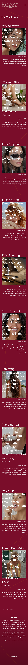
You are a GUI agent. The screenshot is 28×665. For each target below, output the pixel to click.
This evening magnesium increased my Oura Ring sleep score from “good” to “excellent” (13, 267)
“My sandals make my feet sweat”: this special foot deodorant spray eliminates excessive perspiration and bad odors (14, 96)
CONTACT (18, 659)
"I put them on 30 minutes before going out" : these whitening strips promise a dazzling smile (13, 322)
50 (8, 610)
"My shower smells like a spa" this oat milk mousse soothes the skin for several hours (14, 37)
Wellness (7, 52)
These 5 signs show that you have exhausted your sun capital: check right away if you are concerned (14, 211)
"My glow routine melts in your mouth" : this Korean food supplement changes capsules (14, 502)
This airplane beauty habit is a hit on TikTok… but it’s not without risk (14, 151)
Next (12, 610)
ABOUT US (10, 659)
